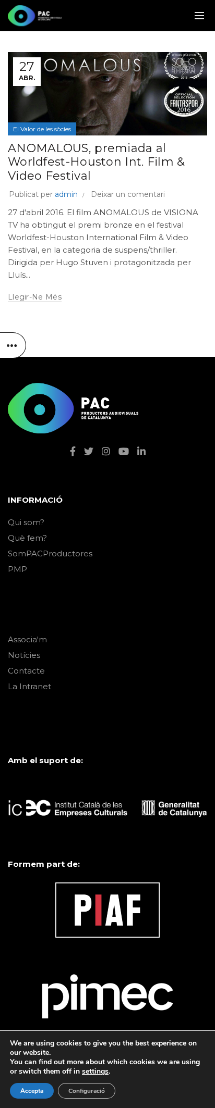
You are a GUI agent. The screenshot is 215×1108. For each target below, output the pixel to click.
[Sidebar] (13, 345)
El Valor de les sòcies (42, 129)
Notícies (24, 655)
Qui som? (26, 522)
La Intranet (29, 686)
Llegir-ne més (35, 297)
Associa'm (27, 639)
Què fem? (27, 538)
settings (95, 1071)
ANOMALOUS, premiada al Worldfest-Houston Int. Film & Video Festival (96, 162)
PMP (17, 569)
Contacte (26, 671)
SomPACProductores (50, 553)
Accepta (31, 1091)
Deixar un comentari (128, 194)
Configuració (86, 1091)
